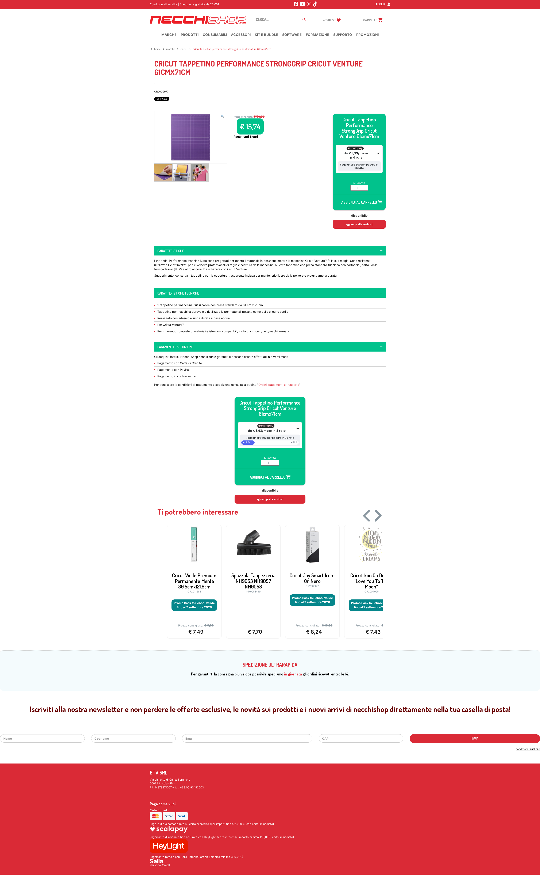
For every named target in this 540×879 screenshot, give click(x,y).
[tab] (270, 250)
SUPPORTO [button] (342, 35)
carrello (370, 20)
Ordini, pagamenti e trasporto (278, 384)
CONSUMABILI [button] (215, 35)
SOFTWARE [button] (292, 35)
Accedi (380, 4)
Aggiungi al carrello (359, 202)
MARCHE (170, 49)
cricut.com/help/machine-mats (268, 331)
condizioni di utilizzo (528, 749)
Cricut (184, 49)
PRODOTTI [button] (189, 35)
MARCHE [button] (169, 35)
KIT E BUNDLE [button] (266, 35)
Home (157, 49)
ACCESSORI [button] (241, 35)
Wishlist (330, 20)
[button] (222, 116)
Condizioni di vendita (163, 4)
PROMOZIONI (367, 35)
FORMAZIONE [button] (317, 35)
